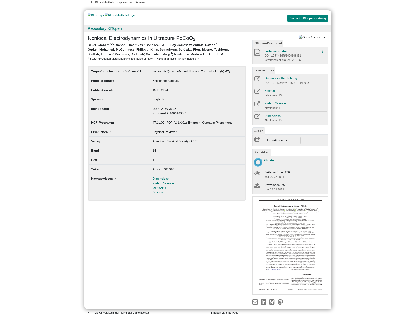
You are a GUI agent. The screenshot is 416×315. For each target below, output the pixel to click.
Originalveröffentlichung (281, 78)
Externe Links (264, 70)
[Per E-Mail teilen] (255, 301)
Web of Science (163, 183)
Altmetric (269, 160)
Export (258, 131)
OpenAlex (159, 187)
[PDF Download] (257, 53)
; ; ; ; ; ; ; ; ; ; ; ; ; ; (158, 51)
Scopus (158, 192)
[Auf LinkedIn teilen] (264, 301)
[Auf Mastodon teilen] (280, 301)
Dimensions (161, 178)
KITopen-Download (268, 43)
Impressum (124, 2)
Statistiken (262, 152)
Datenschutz (143, 2)
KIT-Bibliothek (105, 2)
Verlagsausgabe (276, 51)
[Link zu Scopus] (257, 92)
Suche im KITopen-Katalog (307, 18)
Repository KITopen (105, 28)
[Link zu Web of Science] (257, 105)
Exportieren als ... (281, 140)
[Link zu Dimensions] (257, 118)
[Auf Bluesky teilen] (273, 301)
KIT (90, 2)
